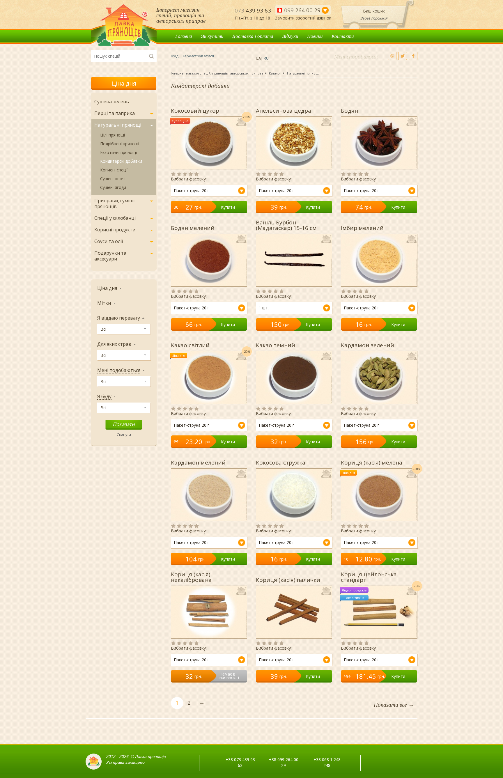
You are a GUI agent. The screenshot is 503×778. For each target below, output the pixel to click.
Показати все (394, 704)
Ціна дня (123, 83)
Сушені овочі (112, 178)
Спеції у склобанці (115, 218)
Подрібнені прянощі (119, 143)
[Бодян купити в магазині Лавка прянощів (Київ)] (379, 143)
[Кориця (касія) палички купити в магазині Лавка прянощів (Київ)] (294, 612)
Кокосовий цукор (195, 110)
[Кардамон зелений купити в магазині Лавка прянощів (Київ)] (379, 377)
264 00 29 (302, 10)
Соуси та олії (108, 241)
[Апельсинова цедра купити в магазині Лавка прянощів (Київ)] (294, 143)
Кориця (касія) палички (288, 579)
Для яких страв (114, 344)
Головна (183, 36)
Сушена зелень (111, 101)
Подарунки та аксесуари (110, 256)
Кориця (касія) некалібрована (191, 576)
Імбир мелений (362, 227)
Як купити (212, 36)
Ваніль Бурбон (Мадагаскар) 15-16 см (286, 225)
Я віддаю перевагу (118, 318)
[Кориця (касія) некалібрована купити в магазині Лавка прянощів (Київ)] (209, 612)
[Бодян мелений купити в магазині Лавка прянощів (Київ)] (209, 260)
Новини (315, 36)
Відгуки (290, 36)
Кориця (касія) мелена (371, 462)
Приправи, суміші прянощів (114, 203)
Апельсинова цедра (283, 110)
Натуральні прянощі (117, 125)
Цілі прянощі (112, 135)
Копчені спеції (114, 170)
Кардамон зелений (367, 344)
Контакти (343, 36)
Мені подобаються (118, 370)
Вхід (174, 56)
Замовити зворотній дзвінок (303, 18)
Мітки (104, 303)
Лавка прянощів (124, 25)
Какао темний (275, 344)
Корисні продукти (114, 229)
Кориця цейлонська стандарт (369, 576)
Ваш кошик (374, 11)
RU (266, 58)
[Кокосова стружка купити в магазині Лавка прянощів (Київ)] (294, 495)
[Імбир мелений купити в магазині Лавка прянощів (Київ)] (379, 260)
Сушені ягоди (113, 187)
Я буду (104, 397)
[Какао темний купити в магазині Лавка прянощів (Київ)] (294, 377)
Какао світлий (190, 344)
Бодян (349, 110)
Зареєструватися (198, 56)
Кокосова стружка (280, 462)
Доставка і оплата (252, 36)
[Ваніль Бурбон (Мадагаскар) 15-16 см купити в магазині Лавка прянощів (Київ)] (294, 260)
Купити (228, 207)
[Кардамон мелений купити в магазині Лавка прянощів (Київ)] (209, 495)
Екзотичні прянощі (118, 152)
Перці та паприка (114, 113)
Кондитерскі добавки (121, 161)
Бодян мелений (193, 227)
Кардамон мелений (198, 462)
